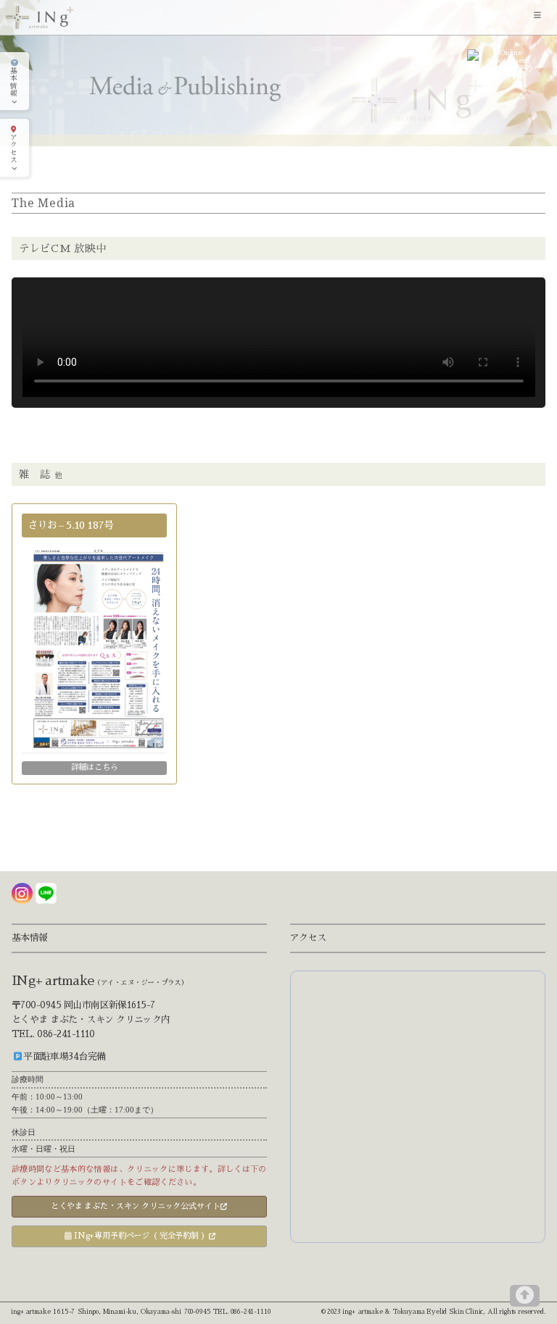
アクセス (13, 149)
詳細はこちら (94, 767)
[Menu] (539, 17)
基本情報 (13, 82)
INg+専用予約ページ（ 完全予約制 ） (140, 1236)
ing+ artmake (30, 1312)
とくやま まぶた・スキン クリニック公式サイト (135, 1206)
